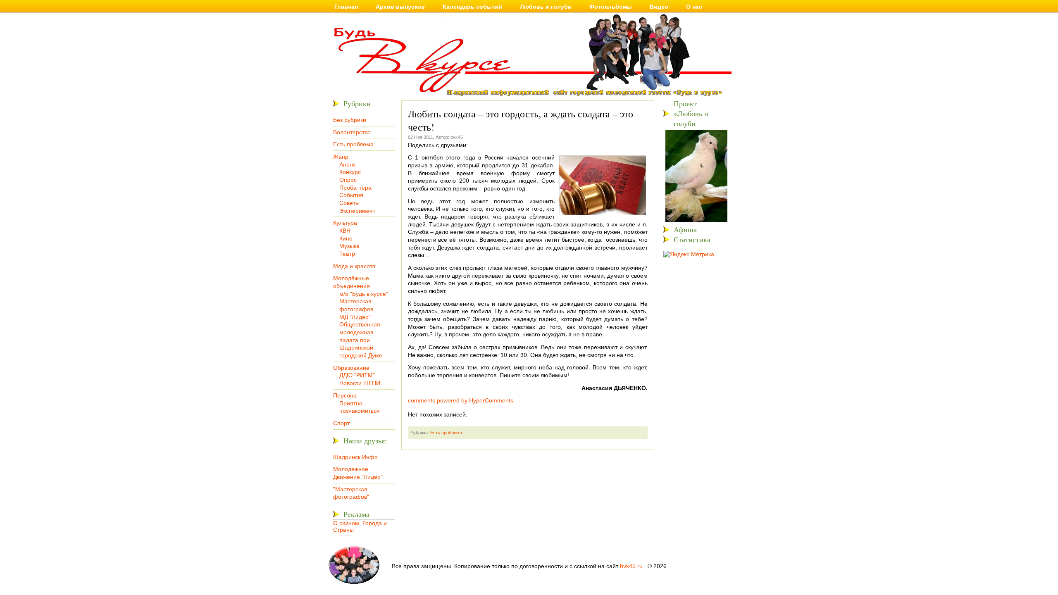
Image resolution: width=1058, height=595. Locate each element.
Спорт (341, 423)
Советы (349, 203)
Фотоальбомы (610, 6)
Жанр (340, 156)
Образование (351, 367)
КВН (344, 230)
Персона (345, 395)
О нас (694, 6)
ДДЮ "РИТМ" (357, 375)
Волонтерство (352, 132)
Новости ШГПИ (359, 383)
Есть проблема (353, 144)
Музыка (349, 246)
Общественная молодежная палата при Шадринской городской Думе (360, 340)
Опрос (348, 179)
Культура (345, 222)
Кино (346, 238)
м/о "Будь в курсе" (363, 293)
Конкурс (350, 172)
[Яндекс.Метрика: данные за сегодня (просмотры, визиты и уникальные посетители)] (688, 254)
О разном (346, 523)
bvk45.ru (631, 566)
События (351, 195)
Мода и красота (354, 266)
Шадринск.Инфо (355, 457)
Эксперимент (357, 210)
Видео (659, 6)
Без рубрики (349, 120)
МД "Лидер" (355, 317)
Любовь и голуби (546, 6)
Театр (347, 253)
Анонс (347, 164)
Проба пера (355, 187)
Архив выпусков (400, 6)
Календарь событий (472, 6)
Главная (346, 6)
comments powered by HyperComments (460, 400)
